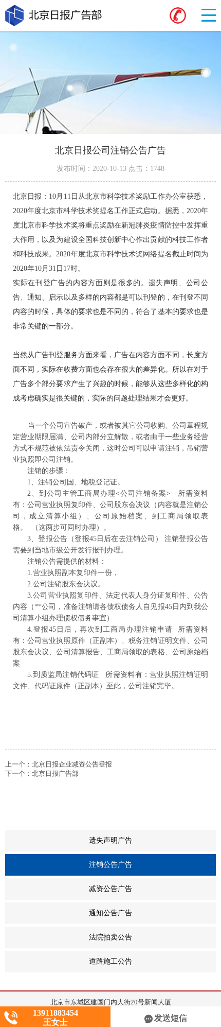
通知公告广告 (152, 913)
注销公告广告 (151, 865)
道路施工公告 (152, 961)
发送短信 (170, 1018)
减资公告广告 (152, 889)
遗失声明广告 (152, 840)
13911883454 (55, 1012)
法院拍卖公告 (152, 937)
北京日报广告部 (55, 773)
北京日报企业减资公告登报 (72, 764)
